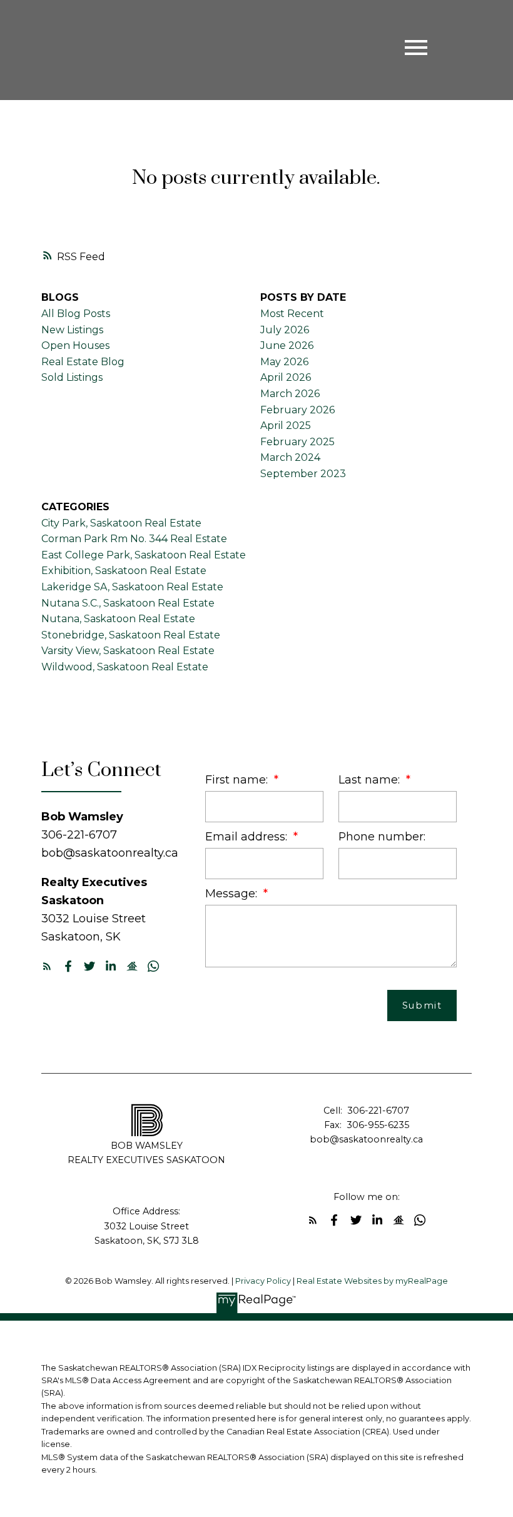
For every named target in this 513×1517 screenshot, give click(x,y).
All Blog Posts (75, 314)
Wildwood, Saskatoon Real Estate (124, 667)
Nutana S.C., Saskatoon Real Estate (128, 603)
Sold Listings (72, 377)
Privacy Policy (263, 1281)
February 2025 (297, 442)
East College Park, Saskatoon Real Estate (143, 555)
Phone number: (381, 836)
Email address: (247, 836)
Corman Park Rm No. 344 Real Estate (134, 539)
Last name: (370, 779)
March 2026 (290, 394)
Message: (232, 893)
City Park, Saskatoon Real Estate (121, 523)
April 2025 (285, 425)
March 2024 (290, 457)
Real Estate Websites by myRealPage (372, 1281)
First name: (238, 779)
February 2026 (297, 410)
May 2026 (284, 362)
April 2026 (285, 377)
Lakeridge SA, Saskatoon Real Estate (132, 587)
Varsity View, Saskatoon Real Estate (128, 651)
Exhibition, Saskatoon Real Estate (123, 571)
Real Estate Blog (82, 362)
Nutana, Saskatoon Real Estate (118, 619)
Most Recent (292, 314)
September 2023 (303, 474)
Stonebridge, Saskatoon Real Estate (130, 635)
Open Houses (75, 345)
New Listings (72, 330)
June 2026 (286, 345)
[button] (47, 966)
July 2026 (284, 330)
